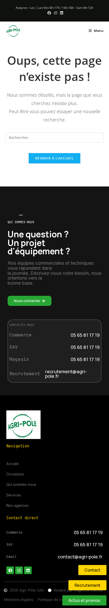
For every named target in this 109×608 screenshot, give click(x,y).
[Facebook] (10, 570)
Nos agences (17, 505)
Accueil (12, 464)
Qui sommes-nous (21, 484)
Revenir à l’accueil (54, 158)
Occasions (15, 474)
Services (13, 495)
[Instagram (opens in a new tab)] (55, 13)
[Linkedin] (28, 570)
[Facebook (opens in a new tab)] (49, 13)
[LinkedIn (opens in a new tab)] (61, 13)
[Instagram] (19, 570)
